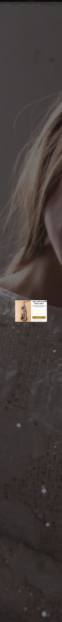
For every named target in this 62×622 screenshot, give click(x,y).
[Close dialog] (46, 301)
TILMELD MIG (39, 317)
